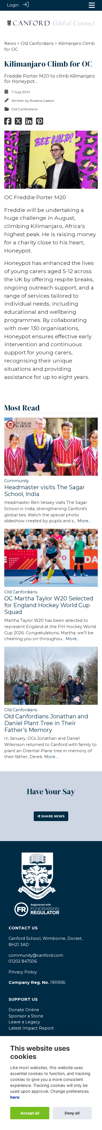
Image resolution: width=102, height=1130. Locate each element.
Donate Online (23, 1009)
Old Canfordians (37, 43)
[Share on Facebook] (7, 122)
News (10, 43)
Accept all (29, 1113)
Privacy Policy (22, 972)
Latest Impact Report (31, 1028)
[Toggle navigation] (91, 5)
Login (13, 5)
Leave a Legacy (24, 1021)
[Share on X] (18, 122)
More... (84, 520)
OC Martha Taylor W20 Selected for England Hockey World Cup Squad (48, 605)
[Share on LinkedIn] (28, 122)
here (15, 1097)
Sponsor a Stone (25, 1016)
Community (16, 480)
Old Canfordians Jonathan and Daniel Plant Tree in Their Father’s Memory (46, 723)
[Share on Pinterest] (39, 122)
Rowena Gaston (42, 101)
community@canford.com (35, 955)
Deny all (72, 1113)
